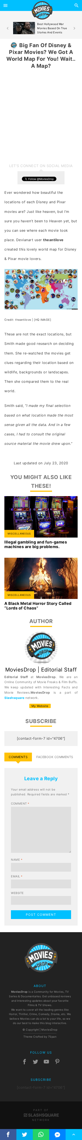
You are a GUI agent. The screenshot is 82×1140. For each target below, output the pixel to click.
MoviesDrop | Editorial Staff (41, 669)
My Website (40, 706)
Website (17, 893)
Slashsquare (14, 698)
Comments (18, 757)
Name (16, 859)
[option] (41, 28)
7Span (52, 1036)
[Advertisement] (41, 116)
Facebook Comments (54, 757)
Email (17, 876)
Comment (20, 803)
